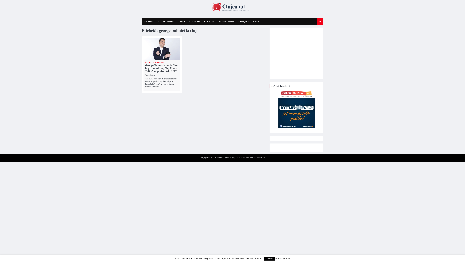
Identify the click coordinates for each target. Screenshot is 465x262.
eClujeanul (219, 158)
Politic (182, 21)
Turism (256, 21)
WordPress (260, 158)
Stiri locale (160, 62)
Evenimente (168, 21)
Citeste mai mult (282, 258)
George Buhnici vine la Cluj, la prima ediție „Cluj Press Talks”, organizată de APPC (161, 68)
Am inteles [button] (269, 259)
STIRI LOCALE (150, 21)
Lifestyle (242, 21)
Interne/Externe (226, 21)
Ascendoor (240, 158)
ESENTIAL (148, 62)
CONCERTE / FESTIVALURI (201, 21)
